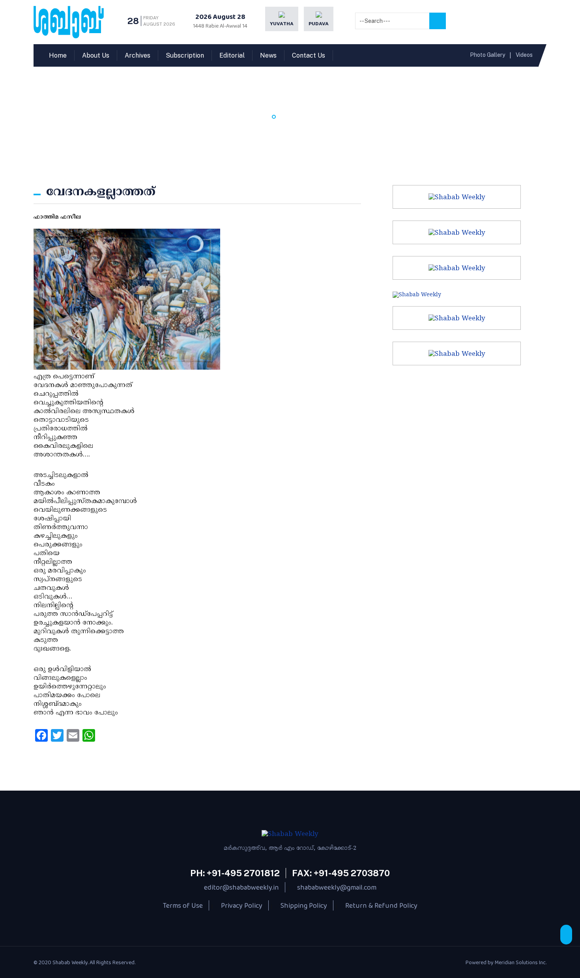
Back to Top (566, 934)
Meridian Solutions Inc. (520, 962)
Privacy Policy (241, 905)
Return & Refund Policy (381, 905)
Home (58, 55)
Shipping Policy (304, 905)
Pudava (319, 23)
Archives (137, 55)
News (268, 55)
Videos (524, 55)
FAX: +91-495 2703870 (341, 873)
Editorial (232, 55)
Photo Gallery (487, 55)
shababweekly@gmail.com (336, 887)
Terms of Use (183, 905)
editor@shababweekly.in (241, 887)
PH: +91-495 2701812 (235, 873)
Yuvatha (282, 23)
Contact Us (308, 55)
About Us (95, 55)
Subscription (185, 55)
